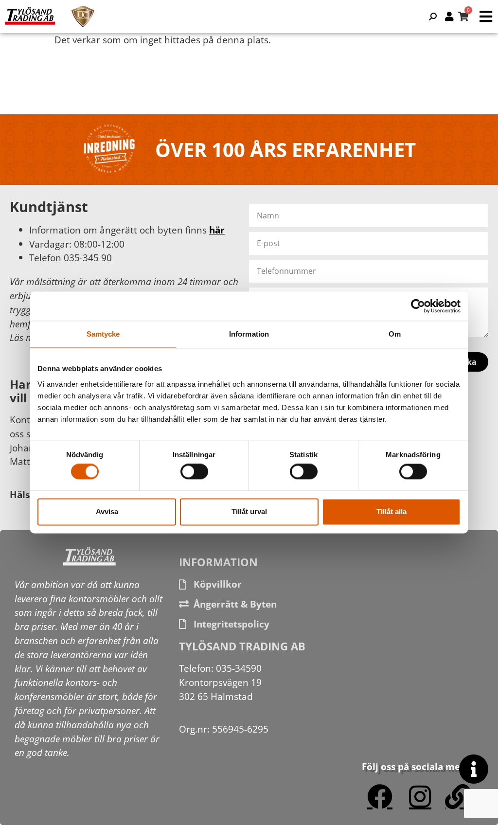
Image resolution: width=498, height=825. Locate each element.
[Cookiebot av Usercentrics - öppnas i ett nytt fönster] (418, 306)
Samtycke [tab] (103, 334)
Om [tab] (395, 334)
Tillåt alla (391, 511)
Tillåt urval (249, 511)
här (217, 229)
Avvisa (107, 511)
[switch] (194, 472)
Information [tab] (249, 334)
